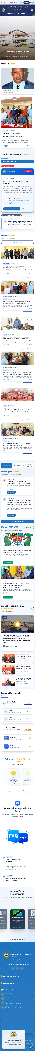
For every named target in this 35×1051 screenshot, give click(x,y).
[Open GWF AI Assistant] (30, 1047)
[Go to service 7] (21, 939)
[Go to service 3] (15, 939)
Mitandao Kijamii (14, 2)
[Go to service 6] (19, 939)
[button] (17, 863)
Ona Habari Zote (17, 242)
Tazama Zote (28, 703)
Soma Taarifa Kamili (11, 208)
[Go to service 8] (23, 939)
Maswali (5, 2)
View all (31, 609)
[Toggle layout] (23, 1031)
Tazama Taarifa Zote (10, 161)
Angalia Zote (27, 527)
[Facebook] (17, 968)
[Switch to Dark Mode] (21, 2)
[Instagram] (13, 968)
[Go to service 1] (11, 939)
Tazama (12, 492)
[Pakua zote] (27, 711)
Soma (10, 227)
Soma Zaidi (7, 145)
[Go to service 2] (13, 939)
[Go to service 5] (18, 939)
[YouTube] (22, 968)
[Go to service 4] (16, 939)
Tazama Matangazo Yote (17, 521)
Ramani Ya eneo (29, 1043)
